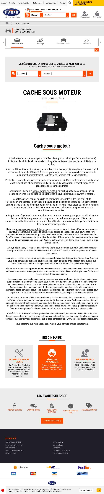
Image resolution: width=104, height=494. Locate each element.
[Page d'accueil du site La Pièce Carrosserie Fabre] (6, 23)
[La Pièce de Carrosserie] (11, 12)
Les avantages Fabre (51, 421)
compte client (79, 367)
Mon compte (85, 17)
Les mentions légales (60, 453)
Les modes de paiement (14, 450)
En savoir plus (86, 490)
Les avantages (58, 445)
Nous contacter (58, 442)
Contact (62, 3)
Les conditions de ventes (61, 450)
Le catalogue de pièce (13, 442)
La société (56, 448)
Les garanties (51, 3)
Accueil (4, 3)
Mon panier (97, 17)
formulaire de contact (84, 369)
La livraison (37, 3)
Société (12, 3)
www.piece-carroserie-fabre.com (31, 229)
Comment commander (14, 445)
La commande (24, 3)
